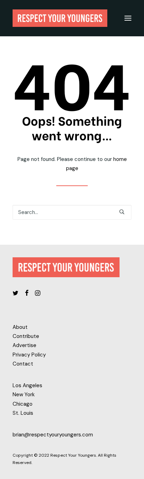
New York (24, 394)
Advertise (24, 345)
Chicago (23, 403)
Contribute (26, 336)
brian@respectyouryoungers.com (53, 434)
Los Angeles (27, 385)
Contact (23, 363)
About (20, 327)
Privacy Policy (29, 354)
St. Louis (23, 413)
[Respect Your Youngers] (60, 18)
